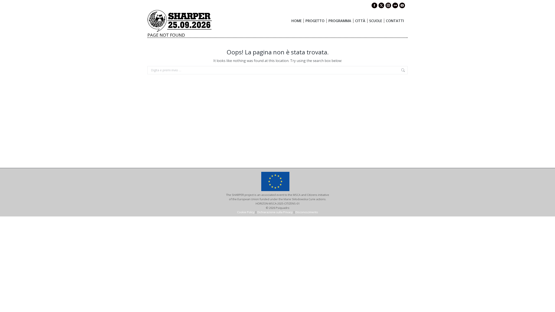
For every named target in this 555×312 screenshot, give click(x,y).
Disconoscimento (306, 212)
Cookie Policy (246, 212)
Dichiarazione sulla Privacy (275, 212)
